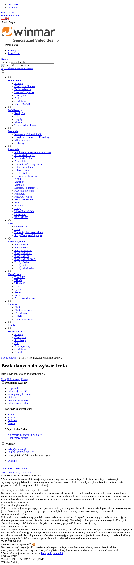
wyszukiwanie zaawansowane (17, 68)
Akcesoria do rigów (24, 155)
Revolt (17, 295)
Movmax (19, 122)
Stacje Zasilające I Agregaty (28, 235)
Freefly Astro (21, 265)
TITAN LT (20, 283)
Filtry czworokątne (24, 167)
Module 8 (19, 184)
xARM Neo (20, 313)
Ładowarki (20, 214)
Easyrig (18, 119)
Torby (17, 208)
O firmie (12, 420)
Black (17, 307)
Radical (18, 292)
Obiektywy (20, 95)
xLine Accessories (23, 319)
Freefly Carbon (22, 262)
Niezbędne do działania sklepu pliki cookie (27, 490)
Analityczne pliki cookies (14, 514)
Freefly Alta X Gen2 (25, 259)
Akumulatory (21, 161)
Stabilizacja (20, 340)
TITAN (18, 280)
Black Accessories (23, 310)
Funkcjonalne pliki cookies (15, 505)
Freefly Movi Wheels (25, 268)
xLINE (18, 316)
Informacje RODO (17, 391)
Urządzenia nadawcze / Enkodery (31, 137)
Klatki (17, 179)
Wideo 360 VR (22, 104)
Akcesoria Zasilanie (24, 158)
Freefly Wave (21, 247)
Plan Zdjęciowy (22, 346)
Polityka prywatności (19, 400)
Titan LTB (19, 277)
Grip (16, 343)
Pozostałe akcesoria (24, 190)
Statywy (18, 205)
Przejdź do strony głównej (14, 379)
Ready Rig (19, 113)
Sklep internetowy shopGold (16, 472)
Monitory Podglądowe (26, 187)
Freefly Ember (21, 244)
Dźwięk (18, 352)
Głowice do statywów (25, 176)
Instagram (13, 7)
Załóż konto (14, 53)
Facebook (13, 4)
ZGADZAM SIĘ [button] (10, 562)
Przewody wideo (23, 196)
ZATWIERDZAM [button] (11, 541)
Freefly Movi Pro (23, 250)
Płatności (12, 397)
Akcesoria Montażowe (26, 298)
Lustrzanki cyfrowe (24, 92)
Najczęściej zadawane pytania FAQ (26, 434)
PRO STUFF (21, 217)
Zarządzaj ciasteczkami (15, 468)
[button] (3, 19)
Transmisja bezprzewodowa (28, 232)
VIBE (11, 414)
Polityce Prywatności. (52, 553)
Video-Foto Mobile (24, 211)
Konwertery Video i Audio (28, 134)
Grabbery (19, 143)
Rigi (16, 202)
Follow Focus (21, 170)
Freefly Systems (22, 173)
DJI (16, 116)
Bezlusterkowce (22, 89)
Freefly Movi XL (23, 253)
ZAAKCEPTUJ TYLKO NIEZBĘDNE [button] (22, 559)
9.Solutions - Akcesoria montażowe (32, 152)
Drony (17, 229)
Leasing (12, 423)
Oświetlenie (20, 101)
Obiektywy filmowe (24, 86)
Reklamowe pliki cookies (14, 526)
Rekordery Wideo (23, 199)
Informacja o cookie (18, 403)
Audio (17, 98)
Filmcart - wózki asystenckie (29, 164)
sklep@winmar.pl (10, 15)
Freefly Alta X (21, 256)
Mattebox (19, 181)
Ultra (17, 286)
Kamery (18, 83)
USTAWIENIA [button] (9, 556)
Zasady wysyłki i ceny (19, 394)
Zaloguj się (13, 50)
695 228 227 (27, 452)
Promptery (19, 193)
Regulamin (13, 388)
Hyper (17, 289)
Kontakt (12, 417)
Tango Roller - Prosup (25, 125)
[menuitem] (64, 91)
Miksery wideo (22, 140)
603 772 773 (7, 12)
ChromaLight (21, 226)
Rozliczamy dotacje (18, 437)
